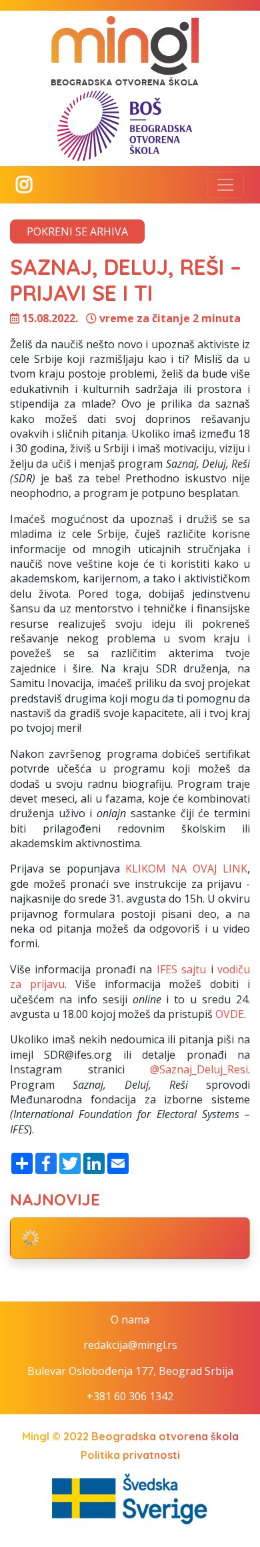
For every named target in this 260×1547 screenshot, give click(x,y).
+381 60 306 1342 (130, 1396)
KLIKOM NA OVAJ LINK (186, 868)
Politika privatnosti (130, 1455)
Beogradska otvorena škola (165, 1436)
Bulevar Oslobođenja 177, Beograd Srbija (130, 1371)
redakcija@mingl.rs (130, 1345)
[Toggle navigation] (225, 184)
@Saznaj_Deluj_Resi (199, 1069)
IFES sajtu (181, 969)
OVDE (229, 1014)
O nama (130, 1319)
